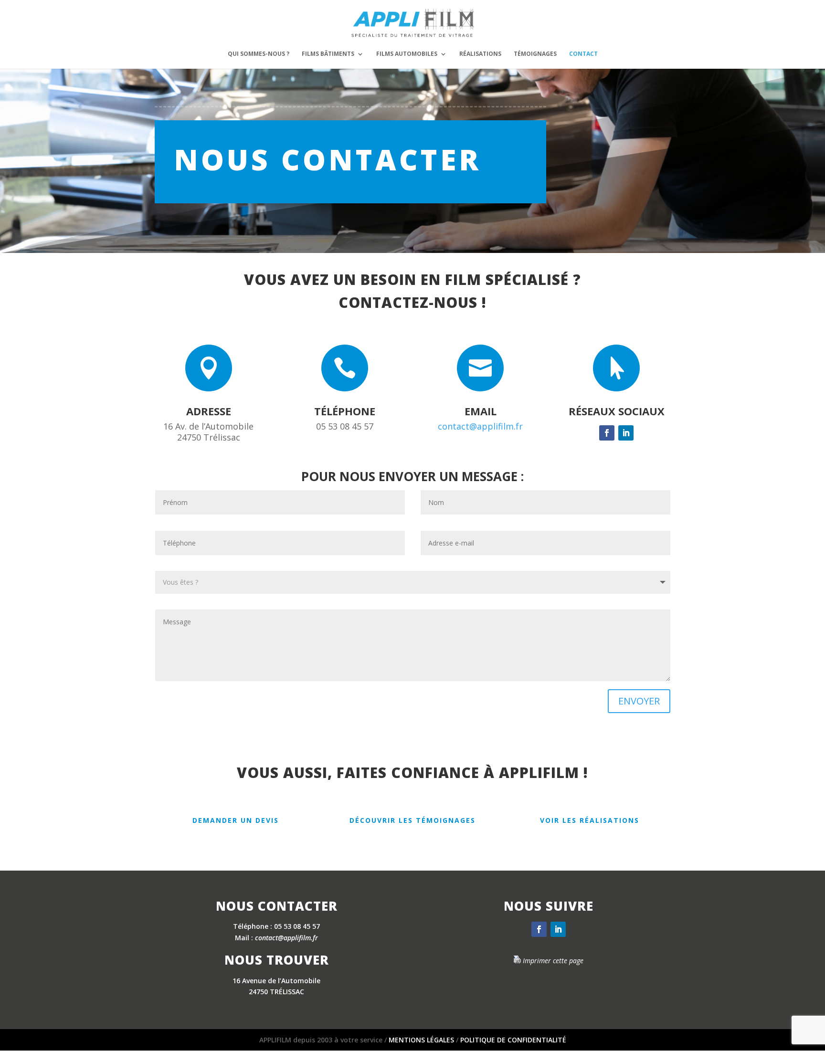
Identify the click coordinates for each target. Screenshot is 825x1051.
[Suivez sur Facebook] (606, 433)
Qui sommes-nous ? (258, 54)
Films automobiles (406, 54)
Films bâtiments (328, 54)
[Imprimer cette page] (517, 960)
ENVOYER (639, 700)
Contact (583, 54)
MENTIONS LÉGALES (421, 1039)
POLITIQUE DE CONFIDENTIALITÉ (513, 1039)
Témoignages (535, 54)
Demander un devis (235, 820)
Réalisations (480, 54)
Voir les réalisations (589, 820)
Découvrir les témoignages (412, 820)
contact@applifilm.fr (480, 426)
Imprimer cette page (553, 960)
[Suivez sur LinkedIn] (626, 433)
